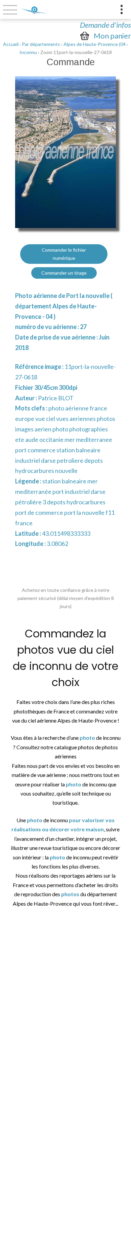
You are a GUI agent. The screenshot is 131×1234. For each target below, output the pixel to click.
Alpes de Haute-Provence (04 (94, 44)
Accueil (10, 44)
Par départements (41, 44)
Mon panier (112, 35)
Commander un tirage (64, 273)
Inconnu (28, 52)
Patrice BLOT (56, 398)
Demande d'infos (105, 24)
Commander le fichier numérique (64, 254)
